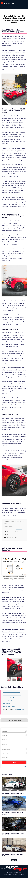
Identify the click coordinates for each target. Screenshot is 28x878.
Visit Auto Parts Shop (8, 700)
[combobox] (14, 731)
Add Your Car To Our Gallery (14, 720)
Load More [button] (14, 860)
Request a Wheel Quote (9, 706)
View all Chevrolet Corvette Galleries (12, 695)
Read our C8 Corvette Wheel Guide (11, 692)
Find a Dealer (6, 703)
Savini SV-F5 (19, 529)
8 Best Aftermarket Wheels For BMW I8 (12, 793)
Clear (25, 766)
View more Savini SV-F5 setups (10, 698)
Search (14, 762)
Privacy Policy (23, 876)
